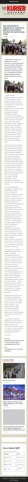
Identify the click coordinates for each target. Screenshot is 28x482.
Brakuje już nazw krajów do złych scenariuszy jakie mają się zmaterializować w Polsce (14, 341)
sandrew (5, 36)
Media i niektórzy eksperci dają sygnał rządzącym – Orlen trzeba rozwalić (14, 392)
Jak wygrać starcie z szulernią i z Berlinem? (13, 349)
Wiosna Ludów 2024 (14, 370)
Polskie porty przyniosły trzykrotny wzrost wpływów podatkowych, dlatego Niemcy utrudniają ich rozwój (14, 417)
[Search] (24, 19)
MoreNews (23, 478)
